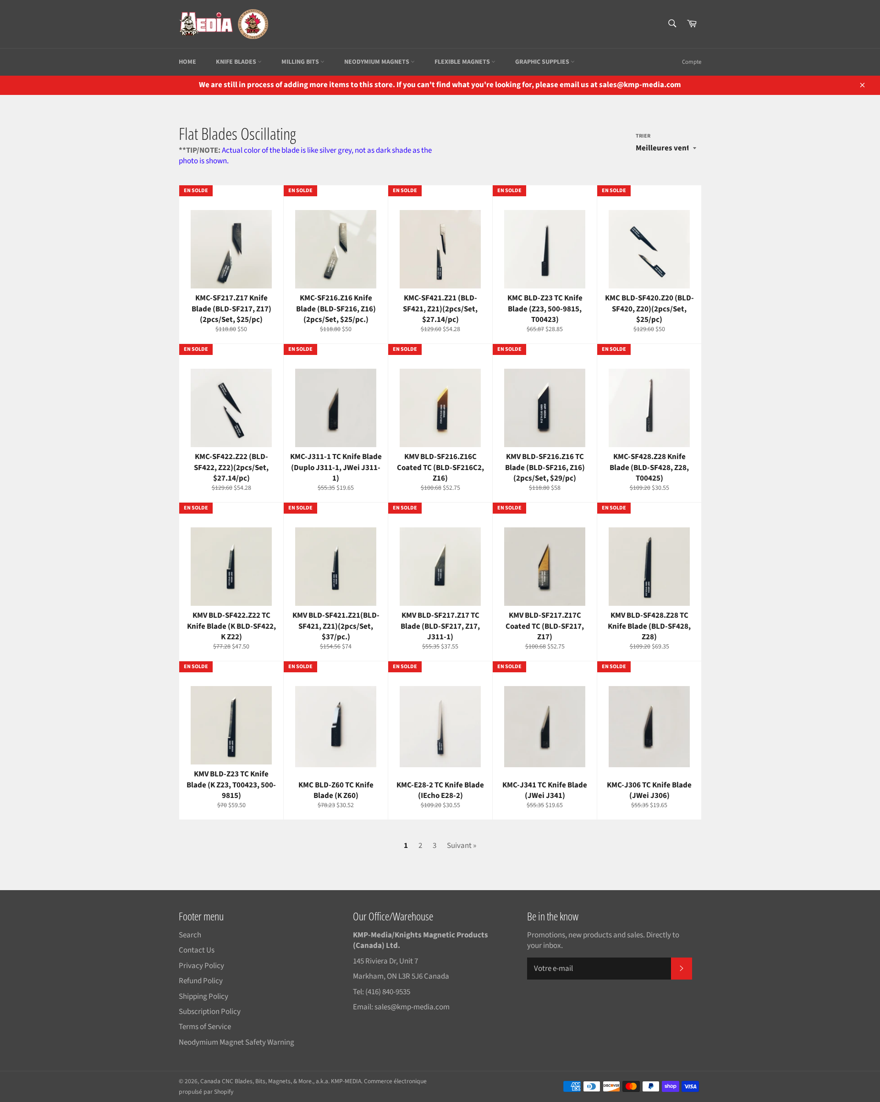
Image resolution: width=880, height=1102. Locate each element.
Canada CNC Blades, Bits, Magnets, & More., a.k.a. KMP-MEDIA (280, 1081)
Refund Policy (201, 980)
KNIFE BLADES (237, 61)
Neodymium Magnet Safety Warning (236, 1042)
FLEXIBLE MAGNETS (462, 61)
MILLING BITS (300, 61)
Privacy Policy (201, 965)
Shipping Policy (203, 996)
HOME (187, 61)
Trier (643, 136)
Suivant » (461, 845)
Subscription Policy (210, 1011)
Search (190, 935)
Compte (691, 62)
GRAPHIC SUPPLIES (543, 61)
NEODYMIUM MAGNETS (377, 61)
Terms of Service (205, 1026)
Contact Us (196, 950)
